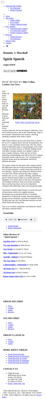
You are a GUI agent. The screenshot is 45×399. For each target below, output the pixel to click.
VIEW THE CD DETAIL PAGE (27, 122)
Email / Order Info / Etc (16, 383)
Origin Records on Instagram (18, 361)
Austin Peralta (13, 226)
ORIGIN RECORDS (13, 6)
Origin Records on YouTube (18, 363)
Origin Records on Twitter (17, 358)
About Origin (10, 41)
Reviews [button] (9, 35)
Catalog (11, 308)
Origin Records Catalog (18, 28)
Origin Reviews (16, 37)
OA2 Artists (14, 22)
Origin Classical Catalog (19, 33)
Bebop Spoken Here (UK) (13, 276)
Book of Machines (14, 228)
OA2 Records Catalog (18, 31)
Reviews (11, 312)
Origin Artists (15, 20)
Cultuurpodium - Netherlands (15, 265)
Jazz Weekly (8, 249)
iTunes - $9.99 (22, 71)
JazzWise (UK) (9, 241)
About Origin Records (16, 354)
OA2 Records (15, 8)
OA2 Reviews (15, 39)
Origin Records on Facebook (18, 356)
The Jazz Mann (9, 261)
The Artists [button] (10, 18)
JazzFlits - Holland (10, 257)
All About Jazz (9, 269)
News (8, 16)
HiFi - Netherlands (10, 253)
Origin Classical (16, 10)
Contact (8, 43)
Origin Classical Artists (18, 24)
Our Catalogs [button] (10, 26)
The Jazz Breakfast (10, 245)
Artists (10, 310)
